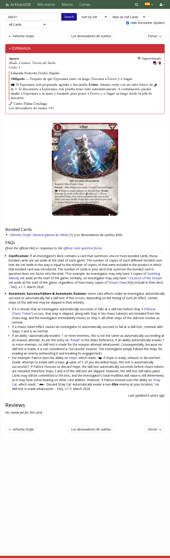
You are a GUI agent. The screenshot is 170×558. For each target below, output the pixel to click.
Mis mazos (46, 4)
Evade (75, 340)
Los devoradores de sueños (91, 36)
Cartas (84, 4)
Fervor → (154, 36)
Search (69, 17)
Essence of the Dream (146, 278)
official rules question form (82, 248)
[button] (137, 4)
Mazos (67, 4)
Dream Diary (117, 282)
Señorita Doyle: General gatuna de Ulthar (39, 235)
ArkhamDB (20, 4)
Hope (73, 358)
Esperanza (21, 48)
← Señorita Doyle (21, 36)
